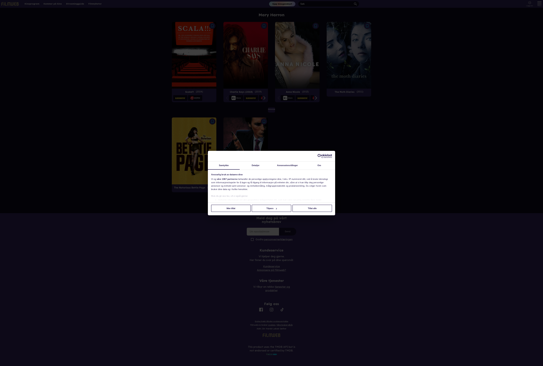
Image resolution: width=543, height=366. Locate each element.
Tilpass (269, 208)
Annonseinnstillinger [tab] (287, 165)
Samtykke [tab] (224, 165)
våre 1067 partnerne (227, 179)
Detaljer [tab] (255, 165)
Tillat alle (312, 208)
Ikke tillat (231, 208)
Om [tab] (319, 165)
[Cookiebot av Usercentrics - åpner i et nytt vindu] (319, 156)
